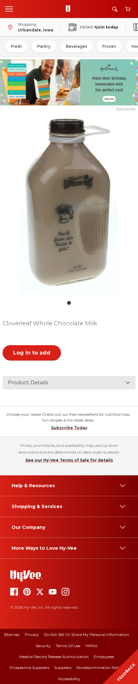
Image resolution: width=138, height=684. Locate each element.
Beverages (76, 46)
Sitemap (12, 634)
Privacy (32, 634)
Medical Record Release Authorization (54, 656)
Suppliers (62, 667)
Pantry (43, 46)
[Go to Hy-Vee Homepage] (69, 9)
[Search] (115, 9)
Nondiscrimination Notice (99, 667)
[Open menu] (9, 9)
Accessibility (69, 678)
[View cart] (128, 9)
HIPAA (91, 645)
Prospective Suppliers (29, 667)
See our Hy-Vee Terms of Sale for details (69, 460)
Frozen (109, 46)
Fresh (16, 46)
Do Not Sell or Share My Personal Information (86, 634)
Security (43, 645)
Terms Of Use (68, 645)
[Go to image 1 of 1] (69, 303)
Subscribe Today (69, 427)
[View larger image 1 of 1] (69, 204)
